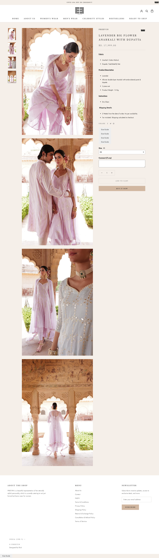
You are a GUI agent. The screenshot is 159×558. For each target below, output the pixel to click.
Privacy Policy (80, 506)
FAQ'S (77, 498)
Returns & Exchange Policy (84, 513)
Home (15, 18)
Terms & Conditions (82, 502)
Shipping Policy (80, 510)
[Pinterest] (113, 123)
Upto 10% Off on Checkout (79, 2)
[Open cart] (152, 11)
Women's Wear (49, 18)
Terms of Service (81, 521)
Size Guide (105, 129)
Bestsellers (116, 18)
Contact (77, 494)
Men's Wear (70, 18)
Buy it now (122, 189)
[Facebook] (107, 123)
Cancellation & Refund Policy (85, 517)
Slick (20, 547)
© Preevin (14, 544)
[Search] (147, 11)
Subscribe (130, 507)
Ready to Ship (138, 18)
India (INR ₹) (16, 539)
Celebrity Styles (93, 18)
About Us (29, 18)
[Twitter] (110, 123)
